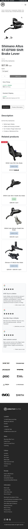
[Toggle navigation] (22, 4)
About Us (6, 455)
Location (6, 453)
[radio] (5, 71)
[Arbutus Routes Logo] (2, 4)
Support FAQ (7, 490)
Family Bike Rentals (8, 478)
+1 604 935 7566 (8, 429)
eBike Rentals (7, 476)
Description (6, 107)
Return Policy (7, 507)
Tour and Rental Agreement (11, 501)
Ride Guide (6, 459)
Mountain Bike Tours (9, 439)
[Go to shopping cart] (25, 4)
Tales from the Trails (9, 461)
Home (3, 10)
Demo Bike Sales (8, 492)
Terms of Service (8, 512)
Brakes (19, 10)
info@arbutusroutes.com (10, 431)
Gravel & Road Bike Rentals (10, 480)
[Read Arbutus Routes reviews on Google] (10, 519)
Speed (3, 68)
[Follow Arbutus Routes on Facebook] (7, 519)
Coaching (6, 445)
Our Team (6, 457)
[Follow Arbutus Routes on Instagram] (4, 519)
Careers (6, 466)
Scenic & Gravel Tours (9, 443)
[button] (22, 17)
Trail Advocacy (7, 464)
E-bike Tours (7, 441)
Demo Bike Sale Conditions (10, 503)
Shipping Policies (8, 505)
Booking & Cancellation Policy (11, 497)
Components (14, 10)
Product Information (17, 107)
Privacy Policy (7, 509)
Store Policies (7, 494)
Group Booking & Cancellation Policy (13, 499)
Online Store (8, 10)
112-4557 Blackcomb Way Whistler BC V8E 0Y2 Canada (10, 421)
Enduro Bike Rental (8, 473)
